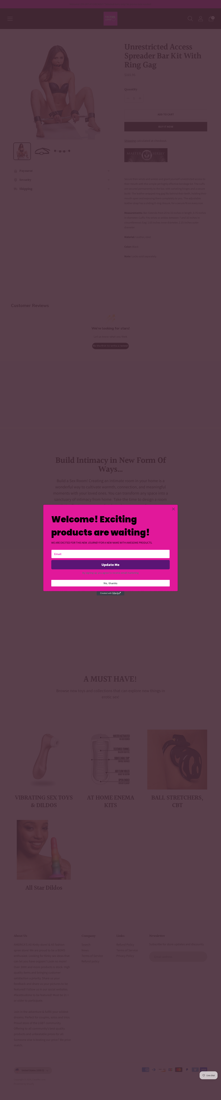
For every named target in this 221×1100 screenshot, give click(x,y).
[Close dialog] (173, 509)
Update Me (110, 564)
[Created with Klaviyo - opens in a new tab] (110, 593)
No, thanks (110, 583)
